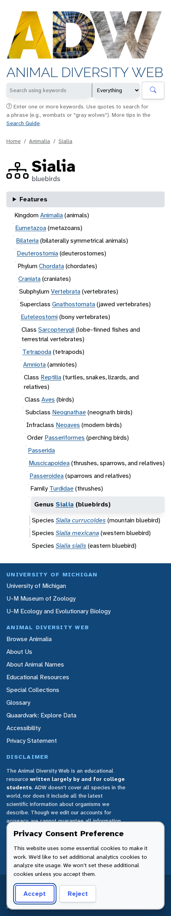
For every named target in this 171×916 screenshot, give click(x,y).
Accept (34, 893)
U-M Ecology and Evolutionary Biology (58, 611)
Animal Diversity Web (84, 72)
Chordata (51, 266)
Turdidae (61, 488)
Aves (48, 399)
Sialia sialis (71, 545)
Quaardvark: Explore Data (41, 715)
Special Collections (32, 690)
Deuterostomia (37, 253)
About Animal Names (35, 664)
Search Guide (23, 123)
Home (13, 141)
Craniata (29, 278)
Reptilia (51, 377)
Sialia (65, 141)
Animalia (39, 141)
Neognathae (69, 412)
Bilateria (27, 240)
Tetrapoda (36, 352)
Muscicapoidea (49, 463)
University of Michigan (36, 586)
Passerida (41, 450)
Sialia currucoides (81, 520)
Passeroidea (46, 476)
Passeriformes (65, 437)
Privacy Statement (31, 740)
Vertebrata (65, 291)
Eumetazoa (30, 228)
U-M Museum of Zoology (41, 598)
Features (33, 199)
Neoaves (68, 425)
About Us (19, 651)
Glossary (18, 702)
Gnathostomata (73, 304)
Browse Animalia (29, 639)
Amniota (34, 364)
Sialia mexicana (77, 533)
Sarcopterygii (56, 329)
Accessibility (23, 728)
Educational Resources (37, 677)
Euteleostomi (39, 317)
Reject (78, 893)
